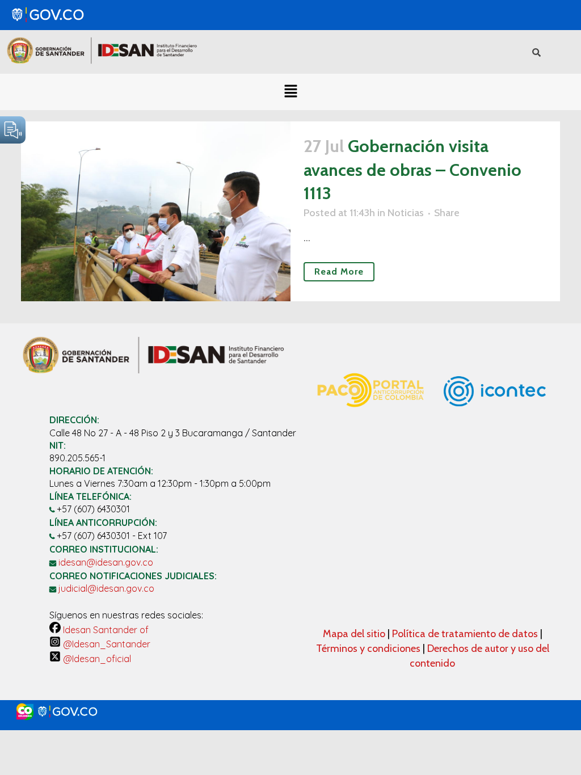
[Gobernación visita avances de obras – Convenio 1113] (155, 211)
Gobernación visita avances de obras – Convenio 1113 (412, 170)
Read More (339, 271)
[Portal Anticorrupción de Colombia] (370, 420)
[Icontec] (494, 445)
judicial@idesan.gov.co (106, 588)
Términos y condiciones (368, 648)
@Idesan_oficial (96, 658)
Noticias (406, 213)
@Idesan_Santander (105, 644)
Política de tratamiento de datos (466, 633)
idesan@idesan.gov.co (105, 562)
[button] (290, 91)
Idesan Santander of (105, 629)
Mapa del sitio (355, 633)
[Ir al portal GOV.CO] (290, 711)
